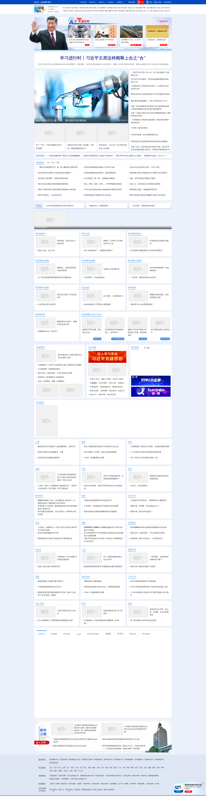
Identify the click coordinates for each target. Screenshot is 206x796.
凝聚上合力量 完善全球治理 (123, 64)
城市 (116, 10)
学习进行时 (66, 7)
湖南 (115, 792)
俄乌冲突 (102, 407)
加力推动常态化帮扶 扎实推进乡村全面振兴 (54, 173)
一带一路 (149, 10)
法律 (162, 7)
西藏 (149, 792)
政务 (158, 7)
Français (67, 658)
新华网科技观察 (88, 260)
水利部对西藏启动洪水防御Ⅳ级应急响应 (146, 109)
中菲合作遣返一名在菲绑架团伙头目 (144, 134)
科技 (118, 7)
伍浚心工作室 (165, 339)
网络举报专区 (168, 2)
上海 (76, 792)
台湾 (97, 7)
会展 (126, 10)
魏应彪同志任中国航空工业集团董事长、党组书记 (56, 459)
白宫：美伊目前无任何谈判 (146, 147)
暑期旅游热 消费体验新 (93, 606)
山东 (102, 792)
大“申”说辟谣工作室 (117, 339)
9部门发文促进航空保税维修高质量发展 (53, 184)
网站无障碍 (131, 2)
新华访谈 (85, 234)
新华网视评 (40, 234)
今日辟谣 (87, 530)
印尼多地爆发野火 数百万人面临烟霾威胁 (54, 155)
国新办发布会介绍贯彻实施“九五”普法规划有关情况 (150, 94)
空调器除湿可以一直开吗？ (48, 331)
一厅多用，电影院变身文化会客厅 (143, 277)
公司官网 (51, 9)
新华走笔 (112, 403)
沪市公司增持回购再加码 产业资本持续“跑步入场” (149, 611)
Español (54, 658)
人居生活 (77, 10)
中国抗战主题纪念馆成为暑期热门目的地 (56, 120)
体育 (129, 7)
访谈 (147, 7)
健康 (140, 7)
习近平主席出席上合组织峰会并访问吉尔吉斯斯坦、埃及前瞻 (61, 64)
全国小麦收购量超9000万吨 (48, 557)
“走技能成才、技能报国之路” (156, 39)
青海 (162, 792)
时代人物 (112, 395)
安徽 (89, 792)
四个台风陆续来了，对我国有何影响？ (98, 250)
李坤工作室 (97, 339)
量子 (125, 7)
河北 (59, 792)
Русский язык (93, 658)
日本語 (108, 658)
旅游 (119, 10)
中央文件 (167, 7)
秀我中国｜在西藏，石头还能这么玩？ (145, 530)
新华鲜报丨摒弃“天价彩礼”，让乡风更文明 (146, 563)
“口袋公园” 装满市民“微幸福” (46, 227)
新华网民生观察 (42, 287)
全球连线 (110, 7)
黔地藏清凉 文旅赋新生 (55, 389)
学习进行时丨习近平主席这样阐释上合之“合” (103, 58)
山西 (63, 792)
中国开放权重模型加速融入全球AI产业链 (99, 167)
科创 (122, 7)
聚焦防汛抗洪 (117, 399)
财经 (87, 7)
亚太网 (155, 10)
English (42, 658)
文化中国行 (103, 395)
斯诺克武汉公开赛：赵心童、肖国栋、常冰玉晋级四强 (159, 636)
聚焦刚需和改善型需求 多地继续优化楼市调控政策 (103, 591)
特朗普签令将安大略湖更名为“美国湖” (144, 173)
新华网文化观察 (135, 260)
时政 (76, 7)
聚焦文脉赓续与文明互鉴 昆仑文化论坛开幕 (69, 770)
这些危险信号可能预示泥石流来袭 (105, 530)
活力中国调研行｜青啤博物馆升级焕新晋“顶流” (55, 645)
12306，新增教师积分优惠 (94, 470)
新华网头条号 (149, 784)
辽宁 (68, 792)
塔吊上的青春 (104, 148)
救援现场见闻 (164, 106)
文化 (133, 7)
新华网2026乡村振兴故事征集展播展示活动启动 (148, 552)
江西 (98, 792)
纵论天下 (93, 407)
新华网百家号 (159, 784)
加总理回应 (163, 173)
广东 (119, 792)
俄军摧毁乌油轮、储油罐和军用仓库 (147, 155)
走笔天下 (121, 403)
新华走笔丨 (103, 145)
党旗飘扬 (93, 395)
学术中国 (95, 10)
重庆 (132, 792)
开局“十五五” (95, 391)
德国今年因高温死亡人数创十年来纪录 (87, 155)
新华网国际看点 (135, 234)
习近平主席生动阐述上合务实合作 (98, 64)
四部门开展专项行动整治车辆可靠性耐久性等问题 (57, 189)
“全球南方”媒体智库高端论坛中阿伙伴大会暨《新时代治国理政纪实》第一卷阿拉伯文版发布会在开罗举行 (85, 753)
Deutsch (133, 658)
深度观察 (40, 360)
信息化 (82, 10)
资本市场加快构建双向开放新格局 (143, 606)
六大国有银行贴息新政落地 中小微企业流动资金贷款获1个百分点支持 (66, 502)
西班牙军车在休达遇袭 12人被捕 (117, 155)
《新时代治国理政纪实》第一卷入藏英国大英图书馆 (57, 167)
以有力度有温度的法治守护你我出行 (60, 206)
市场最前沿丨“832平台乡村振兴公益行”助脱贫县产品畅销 (59, 377)
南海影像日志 (105, 399)
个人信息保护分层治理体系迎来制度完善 (145, 464)
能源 (123, 10)
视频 (151, 7)
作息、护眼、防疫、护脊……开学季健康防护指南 (103, 184)
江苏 (80, 792)
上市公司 (161, 10)
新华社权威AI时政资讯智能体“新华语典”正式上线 (120, 764)
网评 (90, 7)
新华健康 (132, 287)
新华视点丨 (42, 389)
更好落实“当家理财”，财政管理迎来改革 (53, 178)
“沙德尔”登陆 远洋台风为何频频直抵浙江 (151, 113)
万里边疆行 (94, 399)
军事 (143, 7)
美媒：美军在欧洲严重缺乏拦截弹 (142, 178)
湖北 (110, 792)
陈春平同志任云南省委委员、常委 (50, 464)
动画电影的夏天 (54, 381)
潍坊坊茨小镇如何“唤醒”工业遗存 (142, 591)
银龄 (106, 10)
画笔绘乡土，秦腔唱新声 (98, 206)
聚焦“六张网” (106, 391)
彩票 (130, 10)
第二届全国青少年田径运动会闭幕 (143, 645)
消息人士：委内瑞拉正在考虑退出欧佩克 (145, 184)
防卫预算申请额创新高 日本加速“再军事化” (146, 250)
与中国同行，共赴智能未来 (94, 277)
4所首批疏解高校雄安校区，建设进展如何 (100, 173)
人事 (79, 7)
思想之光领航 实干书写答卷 (104, 39)
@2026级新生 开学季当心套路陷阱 (97, 304)
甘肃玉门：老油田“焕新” (149, 227)
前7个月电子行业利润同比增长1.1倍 (144, 470)
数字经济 (88, 10)
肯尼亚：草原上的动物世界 (80, 227)
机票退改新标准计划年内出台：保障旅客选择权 (102, 611)
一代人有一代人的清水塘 (117, 145)
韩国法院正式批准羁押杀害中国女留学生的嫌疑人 (150, 141)
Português (146, 658)
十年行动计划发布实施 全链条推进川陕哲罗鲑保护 (103, 189)
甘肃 (158, 792)
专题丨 (133, 106)
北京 (50, 792)
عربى (79, 658)
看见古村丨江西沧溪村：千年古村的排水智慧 (55, 385)
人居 (84, 574)
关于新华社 (83, 2)
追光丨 (40, 393)
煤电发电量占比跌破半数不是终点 (50, 606)
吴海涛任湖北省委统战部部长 (49, 470)
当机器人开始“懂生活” (111, 269)
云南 (145, 792)
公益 (144, 10)
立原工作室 (143, 339)
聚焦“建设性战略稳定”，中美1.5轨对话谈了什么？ (150, 101)
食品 (71, 10)
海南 (128, 792)
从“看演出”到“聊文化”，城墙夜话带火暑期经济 (148, 525)
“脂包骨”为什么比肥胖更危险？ (142, 304)
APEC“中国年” (118, 391)
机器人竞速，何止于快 (46, 250)
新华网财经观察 (42, 260)
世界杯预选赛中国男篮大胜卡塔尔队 (97, 195)
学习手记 (164, 45)
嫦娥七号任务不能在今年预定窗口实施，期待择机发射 (137, 332)
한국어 (120, 658)
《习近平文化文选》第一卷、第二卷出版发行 (148, 72)
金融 (64, 10)
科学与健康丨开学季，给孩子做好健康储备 (100, 464)
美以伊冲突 (111, 407)
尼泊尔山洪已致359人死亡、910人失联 (144, 167)
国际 (83, 7)
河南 (106, 792)
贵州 (140, 792)
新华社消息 (94, 403)
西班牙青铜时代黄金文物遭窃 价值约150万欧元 (148, 195)
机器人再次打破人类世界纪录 (49, 591)
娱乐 (133, 10)
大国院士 (120, 395)
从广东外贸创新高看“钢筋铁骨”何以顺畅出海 (54, 277)
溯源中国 (111, 10)
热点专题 (92, 360)
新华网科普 (40, 314)
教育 (114, 7)
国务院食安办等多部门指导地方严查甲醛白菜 (55, 563)
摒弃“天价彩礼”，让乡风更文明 (49, 195)
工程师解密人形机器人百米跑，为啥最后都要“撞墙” (150, 459)
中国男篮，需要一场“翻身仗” (54, 393)
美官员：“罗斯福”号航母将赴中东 (157, 149)
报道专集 (164, 21)
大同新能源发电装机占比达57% (50, 611)
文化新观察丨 (43, 381)
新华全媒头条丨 (64, 367)
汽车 (68, 10)
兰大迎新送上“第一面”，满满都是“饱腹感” (99, 178)
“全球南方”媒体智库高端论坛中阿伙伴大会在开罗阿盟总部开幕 (136, 753)
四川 (136, 792)
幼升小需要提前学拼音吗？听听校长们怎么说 (101, 459)
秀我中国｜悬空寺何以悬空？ (141, 536)
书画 (136, 7)
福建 (93, 792)
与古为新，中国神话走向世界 (143, 206)
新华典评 (104, 403)
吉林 (72, 792)
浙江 (85, 792)
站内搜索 (159, 2)
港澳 (94, 7)
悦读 (140, 10)
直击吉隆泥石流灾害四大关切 (147, 106)
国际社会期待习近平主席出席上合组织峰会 (152, 64)
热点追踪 (85, 287)
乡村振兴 (101, 10)
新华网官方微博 (87, 784)
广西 (123, 792)
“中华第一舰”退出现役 (139, 128)
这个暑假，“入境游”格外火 (113, 296)
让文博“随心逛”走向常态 (47, 304)
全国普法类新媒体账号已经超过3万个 (98, 525)
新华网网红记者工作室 (91, 314)
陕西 (153, 792)
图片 (154, 7)
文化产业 (167, 10)
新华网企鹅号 (53, 787)
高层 (72, 7)
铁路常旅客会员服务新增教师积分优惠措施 (100, 536)
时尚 (137, 10)
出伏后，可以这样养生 (139, 510)
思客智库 (103, 7)
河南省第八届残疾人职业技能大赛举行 (119, 227)
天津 (55, 792)
